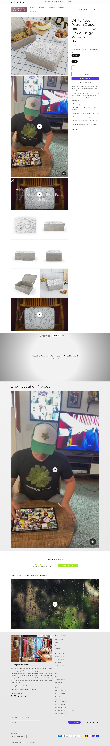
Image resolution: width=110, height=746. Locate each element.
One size (76, 55)
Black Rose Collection (61, 702)
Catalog (57, 648)
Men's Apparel (59, 653)
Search (57, 642)
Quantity (74, 65)
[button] (33, 7)
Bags (56, 673)
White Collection (60, 704)
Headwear (58, 662)
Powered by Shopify (30, 742)
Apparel (57, 651)
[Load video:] (55, 469)
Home (57, 645)
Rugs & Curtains (60, 693)
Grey (74, 61)
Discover (56, 335)
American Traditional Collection (64, 710)
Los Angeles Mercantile (20, 742)
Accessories (58, 670)
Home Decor (58, 682)
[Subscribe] (38, 722)
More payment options (85, 82)
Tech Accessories (60, 679)
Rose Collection (59, 699)
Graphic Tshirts (59, 665)
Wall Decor (58, 685)
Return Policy (59, 639)
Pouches (57, 676)
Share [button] (75, 129)
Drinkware (58, 696)
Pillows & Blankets (60, 690)
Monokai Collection (60, 707)
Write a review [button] (68, 565)
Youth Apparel (59, 659)
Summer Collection (60, 713)
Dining (57, 687)
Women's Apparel (60, 656)
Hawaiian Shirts (60, 668)
